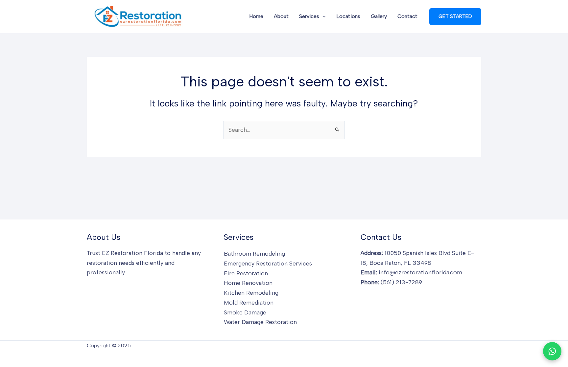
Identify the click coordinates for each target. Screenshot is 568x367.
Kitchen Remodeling (251, 292)
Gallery (379, 16)
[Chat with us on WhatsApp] (552, 351)
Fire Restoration (246, 273)
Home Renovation (248, 283)
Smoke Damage (245, 312)
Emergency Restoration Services (268, 263)
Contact (407, 16)
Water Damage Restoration (260, 322)
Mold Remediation (248, 302)
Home (256, 16)
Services (309, 16)
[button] (322, 16)
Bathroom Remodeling (254, 253)
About (281, 16)
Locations (348, 16)
